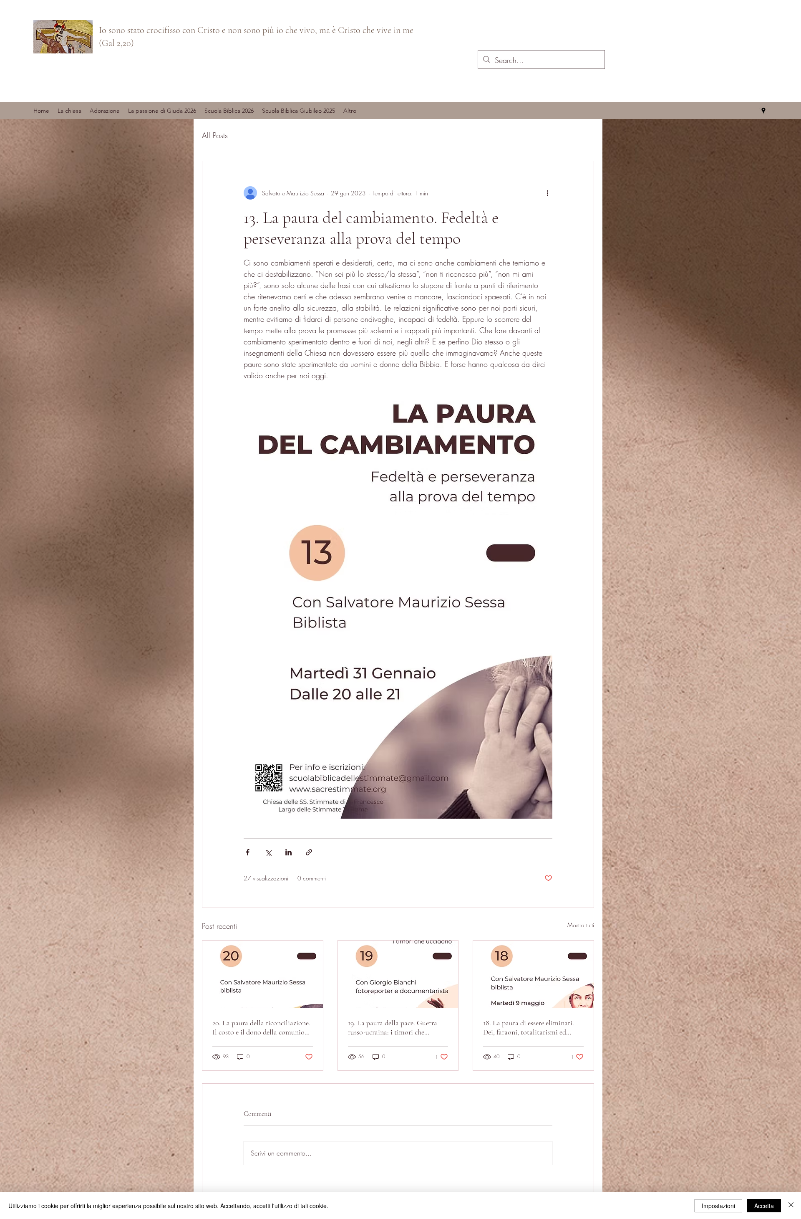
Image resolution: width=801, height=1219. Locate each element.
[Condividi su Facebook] (248, 852)
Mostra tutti (580, 925)
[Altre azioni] (547, 193)
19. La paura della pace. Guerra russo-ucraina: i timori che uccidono (392, 1027)
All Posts (215, 135)
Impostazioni (718, 1205)
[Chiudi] (791, 1205)
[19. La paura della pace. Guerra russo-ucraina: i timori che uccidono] (398, 974)
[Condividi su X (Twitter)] (268, 852)
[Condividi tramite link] (309, 852)
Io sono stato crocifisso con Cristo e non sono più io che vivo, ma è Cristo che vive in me (256, 30)
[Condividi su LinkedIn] (288, 852)
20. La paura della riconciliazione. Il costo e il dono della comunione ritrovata (261, 1027)
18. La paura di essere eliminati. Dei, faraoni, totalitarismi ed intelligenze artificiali (528, 1027)
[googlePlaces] (763, 110)
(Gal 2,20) (116, 43)
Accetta (764, 1205)
